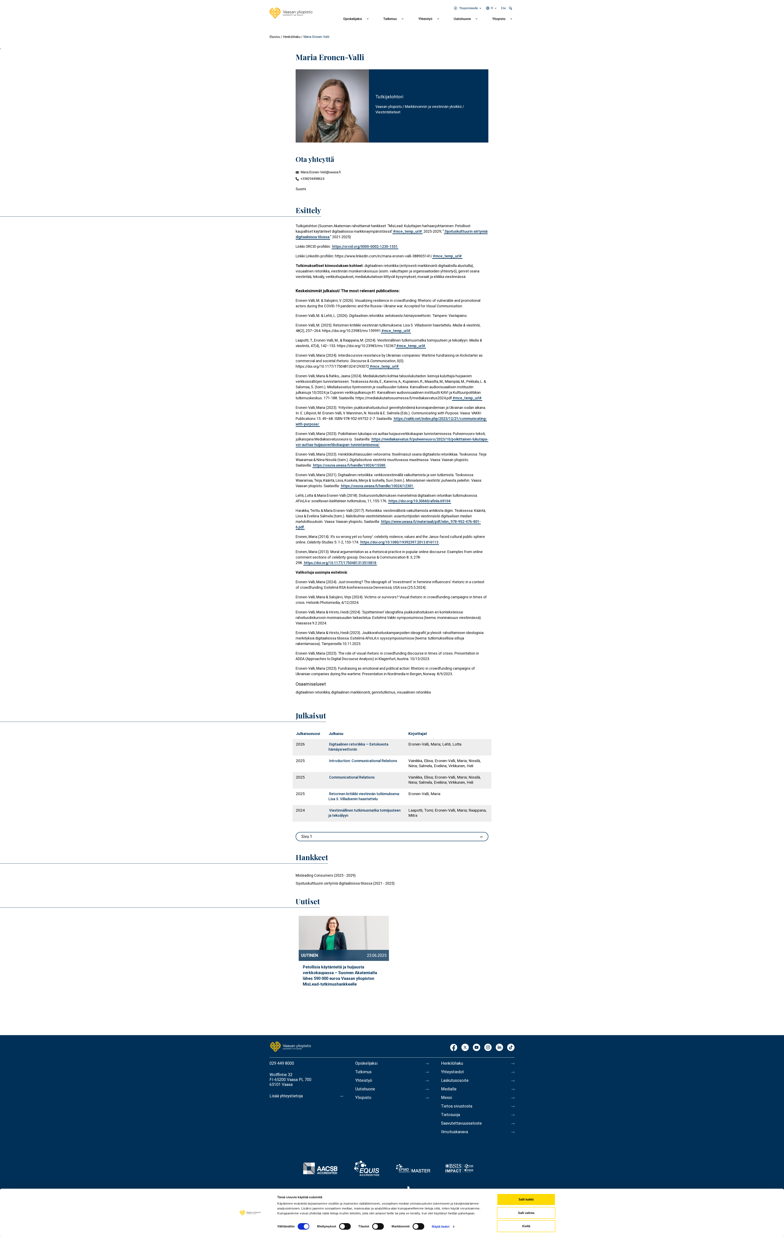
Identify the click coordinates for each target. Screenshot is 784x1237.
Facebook (453, 1048)
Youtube (476, 1048)
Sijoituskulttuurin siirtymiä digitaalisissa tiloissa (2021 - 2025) (345, 883)
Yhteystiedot (452, 1071)
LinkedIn (499, 1048)
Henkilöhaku (291, 37)
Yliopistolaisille (469, 8)
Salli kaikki (526, 1199)
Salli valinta (526, 1213)
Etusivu (275, 37)
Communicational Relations (352, 777)
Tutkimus (390, 19)
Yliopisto (499, 19)
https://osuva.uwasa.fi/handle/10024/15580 (349, 465)
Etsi (503, 8)
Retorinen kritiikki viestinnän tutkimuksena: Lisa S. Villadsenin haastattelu (364, 796)
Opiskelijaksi (352, 19)
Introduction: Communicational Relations (363, 761)
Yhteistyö (425, 19)
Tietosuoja (450, 1114)
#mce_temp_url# (407, 231)
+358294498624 (312, 179)
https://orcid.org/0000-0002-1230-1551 (365, 246)
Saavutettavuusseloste (461, 1123)
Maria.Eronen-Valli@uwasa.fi (321, 172)
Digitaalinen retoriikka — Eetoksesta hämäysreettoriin (358, 746)
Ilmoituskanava (454, 1131)
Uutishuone (462, 19)
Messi (446, 1097)
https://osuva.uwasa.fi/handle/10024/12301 (377, 486)
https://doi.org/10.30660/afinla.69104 (419, 501)
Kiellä (526, 1226)
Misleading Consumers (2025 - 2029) (326, 875)
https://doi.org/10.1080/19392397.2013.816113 (399, 542)
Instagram (488, 1048)
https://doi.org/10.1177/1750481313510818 (340, 563)
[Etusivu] (291, 13)
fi (492, 8)
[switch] (345, 1226)
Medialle (449, 1089)
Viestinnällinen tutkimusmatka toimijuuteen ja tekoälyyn (365, 813)
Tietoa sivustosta (456, 1106)
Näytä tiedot (440, 1226)
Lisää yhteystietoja (286, 1095)
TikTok (510, 1048)
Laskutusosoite (455, 1080)
